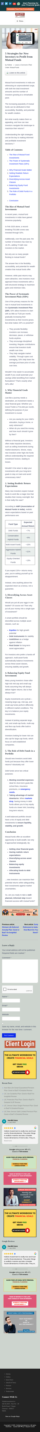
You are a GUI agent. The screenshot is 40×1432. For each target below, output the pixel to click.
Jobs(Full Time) (11, 1382)
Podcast (8, 1385)
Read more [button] (8, 1141)
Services (8, 1388)
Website (5, 1014)
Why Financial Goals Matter (20, 170)
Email (5, 1005)
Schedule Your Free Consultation (20, 9)
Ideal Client (9, 1380)
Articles (8, 1374)
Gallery (8, 1377)
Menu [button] (21, 21)
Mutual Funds (14, 67)
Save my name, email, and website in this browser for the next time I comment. (19, 1028)
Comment (6, 958)
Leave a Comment (21, 65)
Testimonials (10, 1391)
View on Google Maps (12, 1416)
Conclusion (13, 201)
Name (5, 997)
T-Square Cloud (29, 1426)
